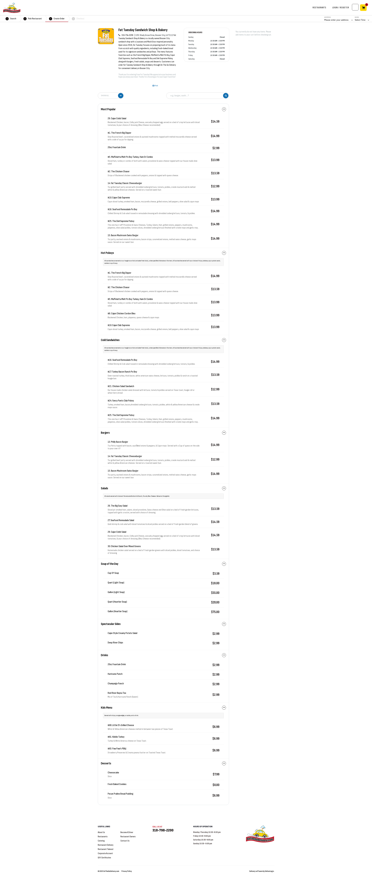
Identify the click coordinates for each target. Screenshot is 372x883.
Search (11, 18)
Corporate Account (105, 853)
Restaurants (103, 836)
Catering (101, 840)
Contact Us (124, 840)
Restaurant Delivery (105, 845)
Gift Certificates (104, 857)
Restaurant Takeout (105, 849)
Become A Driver (126, 832)
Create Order (57, 18)
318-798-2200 (163, 830)
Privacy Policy (126, 871)
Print (156, 85)
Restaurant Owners (128, 836)
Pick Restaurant (33, 18)
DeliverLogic (269, 871)
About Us (101, 832)
